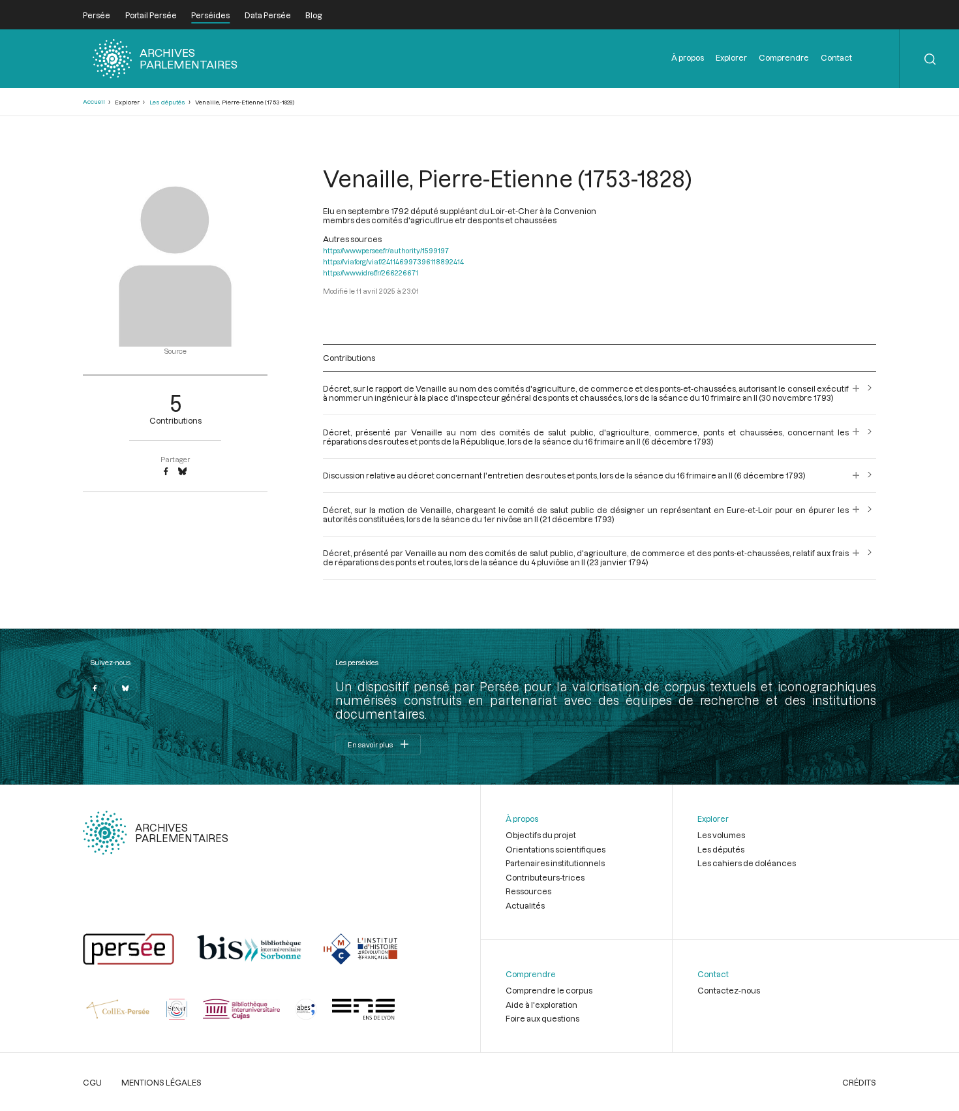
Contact (836, 57)
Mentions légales (161, 1082)
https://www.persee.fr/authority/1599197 (386, 250)
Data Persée (268, 15)
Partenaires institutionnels (555, 863)
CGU (92, 1082)
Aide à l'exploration (541, 1004)
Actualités (525, 905)
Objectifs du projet (541, 834)
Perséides (210, 15)
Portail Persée (151, 15)
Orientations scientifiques (555, 849)
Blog (313, 15)
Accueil (94, 101)
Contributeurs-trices (545, 877)
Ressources (528, 891)
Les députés (167, 102)
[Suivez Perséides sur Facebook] (94, 688)
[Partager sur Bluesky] (182, 472)
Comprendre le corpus (549, 990)
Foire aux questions (542, 1018)
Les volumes (721, 834)
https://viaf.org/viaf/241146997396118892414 (393, 261)
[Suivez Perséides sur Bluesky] (126, 688)
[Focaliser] (856, 393)
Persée (96, 15)
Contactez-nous (728, 990)
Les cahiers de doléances (746, 863)
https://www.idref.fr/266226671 (370, 272)
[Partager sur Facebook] (166, 472)
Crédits (859, 1082)
